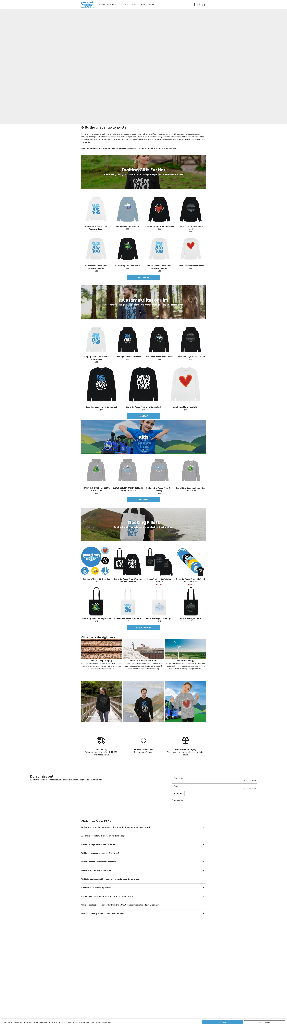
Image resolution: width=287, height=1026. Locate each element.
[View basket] (203, 4)
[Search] (199, 4)
